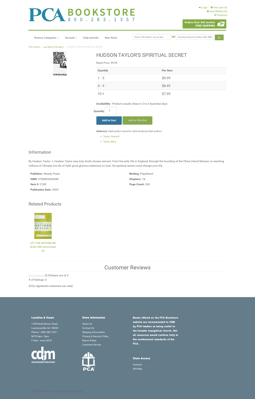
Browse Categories (45, 37)
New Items (111, 37)
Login (204, 7)
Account (70, 37)
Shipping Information (93, 332)
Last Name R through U (53, 47)
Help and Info (91, 37)
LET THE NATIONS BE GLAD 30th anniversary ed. (43, 247)
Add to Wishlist (137, 120)
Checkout (222, 15)
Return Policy (89, 340)
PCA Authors (34, 47)
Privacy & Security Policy (95, 336)
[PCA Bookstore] (46, 16)
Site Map (137, 368)
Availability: (103, 103)
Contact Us (88, 328)
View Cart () (220, 7)
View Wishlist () (218, 11)
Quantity (99, 111)
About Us (87, 323)
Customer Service (91, 344)
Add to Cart (109, 120)
